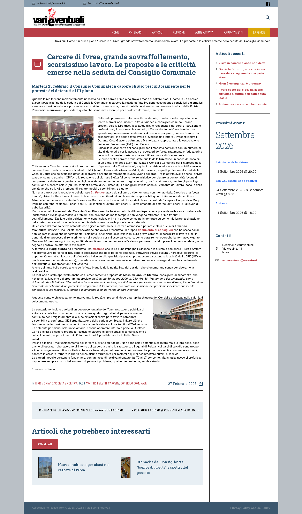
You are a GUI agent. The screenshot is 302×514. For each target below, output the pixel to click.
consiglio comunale (134, 383)
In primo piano (86, 41)
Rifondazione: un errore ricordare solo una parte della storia (81, 410)
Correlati (45, 444)
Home (71, 41)
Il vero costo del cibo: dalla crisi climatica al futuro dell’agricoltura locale (242, 94)
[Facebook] (268, 4)
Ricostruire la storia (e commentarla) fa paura (164, 410)
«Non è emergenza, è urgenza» (240, 83)
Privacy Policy (240, 507)
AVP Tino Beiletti (96, 383)
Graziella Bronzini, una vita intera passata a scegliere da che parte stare (242, 73)
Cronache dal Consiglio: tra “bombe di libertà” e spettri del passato (162, 467)
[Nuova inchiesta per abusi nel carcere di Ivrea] (45, 467)
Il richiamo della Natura (232, 162)
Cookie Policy (260, 507)
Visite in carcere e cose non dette (242, 63)
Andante (221, 203)
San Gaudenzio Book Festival (236, 180)
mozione (98, 248)
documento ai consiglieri (155, 230)
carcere (113, 383)
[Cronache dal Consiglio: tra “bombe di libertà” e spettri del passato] (125, 467)
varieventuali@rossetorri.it (51, 3)
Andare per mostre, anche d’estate (243, 104)
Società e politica (66, 383)
